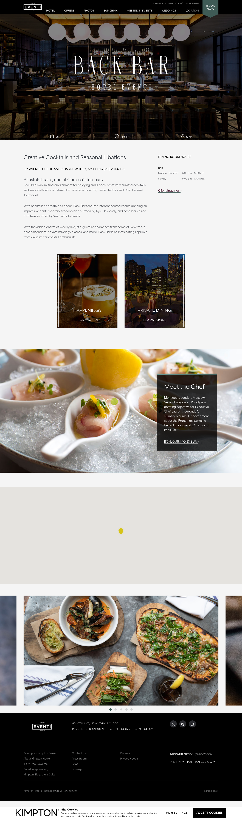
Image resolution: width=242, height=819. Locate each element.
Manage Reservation (164, 3)
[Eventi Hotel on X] (173, 723)
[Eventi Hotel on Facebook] (182, 723)
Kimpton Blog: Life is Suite (39, 774)
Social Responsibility (36, 769)
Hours (125, 137)
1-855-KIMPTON (182, 754)
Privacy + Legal (129, 758)
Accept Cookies (209, 812)
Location (192, 10)
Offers (69, 10)
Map (188, 137)
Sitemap (77, 769)
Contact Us (79, 753)
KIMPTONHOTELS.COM (196, 762)
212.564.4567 (123, 729)
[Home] (33, 8)
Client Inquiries (168, 190)
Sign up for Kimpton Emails (40, 753)
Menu (59, 137)
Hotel (50, 10)
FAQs (75, 764)
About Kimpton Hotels (37, 758)
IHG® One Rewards (35, 764)
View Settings (177, 813)
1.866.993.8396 (96, 729)
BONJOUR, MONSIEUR (180, 441)
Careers (125, 753)
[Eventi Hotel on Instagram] (192, 723)
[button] (121, 531)
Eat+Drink (110, 10)
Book (210, 7)
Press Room (79, 758)
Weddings (169, 10)
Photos (89, 10)
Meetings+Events (139, 10)
